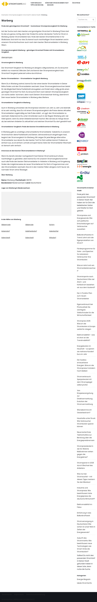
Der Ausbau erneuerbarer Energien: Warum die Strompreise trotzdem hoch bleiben (86, 365)
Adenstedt (5, 238)
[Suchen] (93, 19)
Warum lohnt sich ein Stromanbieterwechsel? (86, 268)
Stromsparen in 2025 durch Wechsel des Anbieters (85, 465)
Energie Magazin (83, 579)
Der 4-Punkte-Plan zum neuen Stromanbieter (84, 296)
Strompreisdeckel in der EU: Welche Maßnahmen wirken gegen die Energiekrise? (85, 451)
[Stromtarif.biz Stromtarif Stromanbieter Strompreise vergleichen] (14, 4)
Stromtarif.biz (7, 599)
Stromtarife (7, 594)
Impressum (19, 594)
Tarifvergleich (36, 3)
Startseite (4, 15)
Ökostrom (76, 3)
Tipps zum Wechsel (37, 5)
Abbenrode (6, 225)
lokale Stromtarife (84, 583)
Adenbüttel (53, 231)
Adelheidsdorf (31, 231)
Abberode (29, 225)
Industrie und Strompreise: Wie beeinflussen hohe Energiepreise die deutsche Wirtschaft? (86, 493)
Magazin (50, 5)
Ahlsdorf (52, 238)
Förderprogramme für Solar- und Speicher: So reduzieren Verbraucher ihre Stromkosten (86, 254)
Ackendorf (5, 231)
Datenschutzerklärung (35, 594)
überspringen (6, 57)
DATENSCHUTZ (29, 599)
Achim (51, 225)
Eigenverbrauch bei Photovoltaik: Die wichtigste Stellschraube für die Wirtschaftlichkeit (85, 309)
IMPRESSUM (18, 599)
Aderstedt (29, 238)
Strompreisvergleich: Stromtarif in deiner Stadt (24, 15)
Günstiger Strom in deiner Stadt (57, 3)
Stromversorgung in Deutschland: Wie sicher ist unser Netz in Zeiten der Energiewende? (86, 526)
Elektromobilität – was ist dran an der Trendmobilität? (86, 337)
